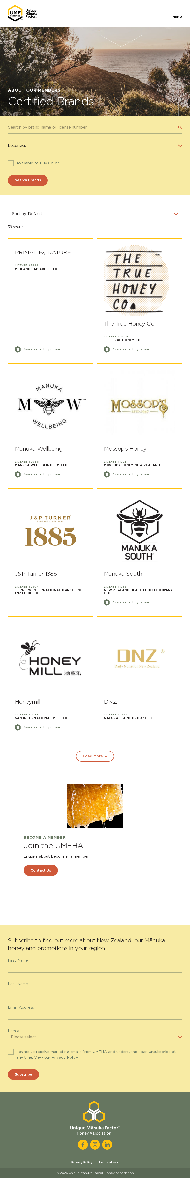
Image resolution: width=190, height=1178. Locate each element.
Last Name (18, 984)
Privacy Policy (65, 1057)
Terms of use (108, 1162)
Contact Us (41, 870)
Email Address (21, 1007)
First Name (18, 960)
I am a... (15, 1031)
